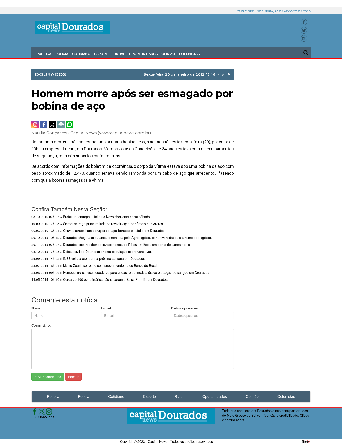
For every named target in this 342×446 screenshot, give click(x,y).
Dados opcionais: (185, 308)
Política (44, 54)
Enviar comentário (47, 376)
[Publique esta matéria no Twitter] (52, 124)
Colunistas (189, 54)
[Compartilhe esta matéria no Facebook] (43, 124)
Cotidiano (81, 54)
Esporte (102, 54)
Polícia (61, 54)
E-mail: (106, 308)
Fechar (73, 376)
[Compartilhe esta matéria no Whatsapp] (69, 124)
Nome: (36, 308)
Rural (119, 54)
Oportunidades (143, 54)
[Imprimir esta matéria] (61, 124)
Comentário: (41, 325)
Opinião (168, 54)
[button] (306, 51)
